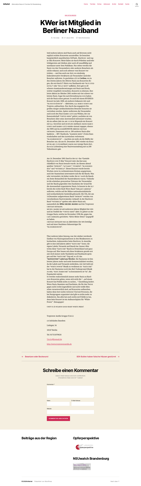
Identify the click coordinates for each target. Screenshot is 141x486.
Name (48, 400)
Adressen (107, 4)
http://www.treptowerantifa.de (59, 344)
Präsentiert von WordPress (43, 481)
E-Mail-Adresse (75, 400)
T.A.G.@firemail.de (54, 339)
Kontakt (120, 4)
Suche (127, 4)
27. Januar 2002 (69, 38)
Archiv (114, 4)
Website (49, 408)
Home (86, 4)
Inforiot (6, 4)
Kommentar (51, 384)
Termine (92, 4)
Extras (99, 4)
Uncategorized (70, 15)
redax (57, 38)
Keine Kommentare (84, 38)
